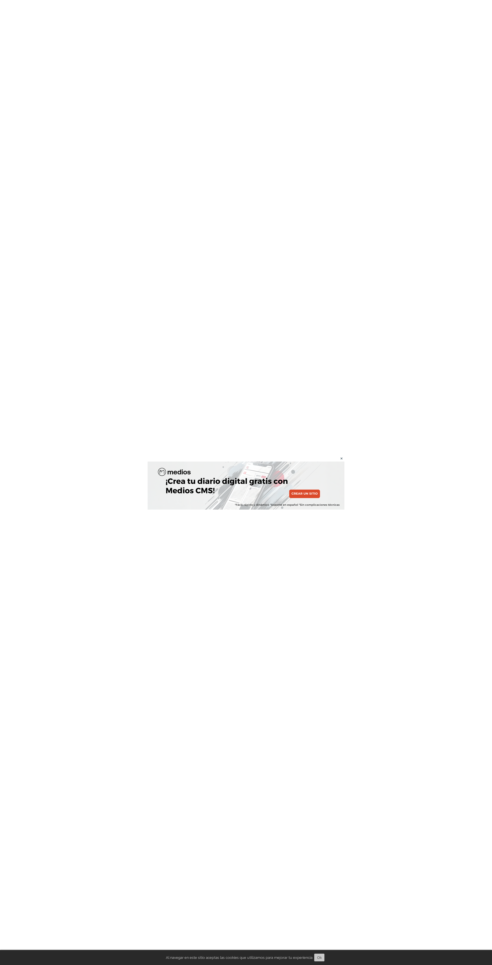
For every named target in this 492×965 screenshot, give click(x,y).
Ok (319, 957)
